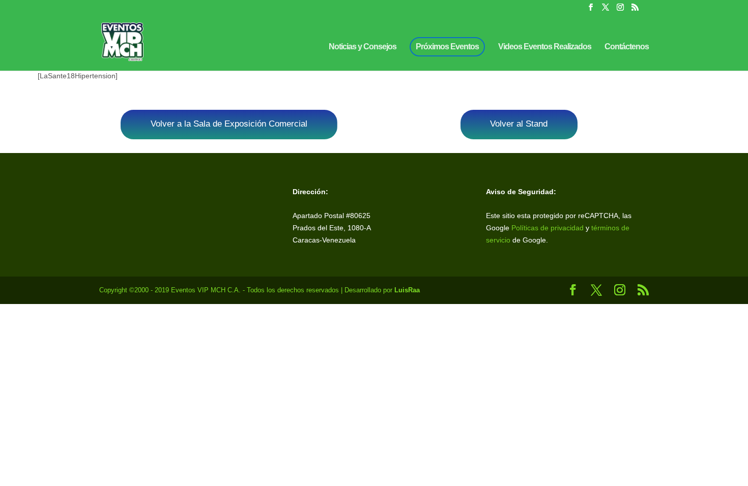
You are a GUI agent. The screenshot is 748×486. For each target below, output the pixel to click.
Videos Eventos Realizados (544, 47)
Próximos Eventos (447, 46)
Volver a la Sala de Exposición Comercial (229, 124)
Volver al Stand (519, 124)
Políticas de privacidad (547, 228)
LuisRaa (407, 290)
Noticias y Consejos (362, 47)
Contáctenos (627, 47)
